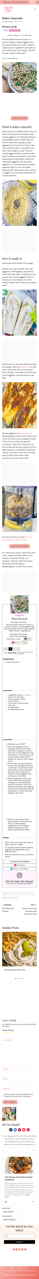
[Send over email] (19, 30)
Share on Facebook (20, 869)
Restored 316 (30, 1275)
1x (10, 649)
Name (6, 1069)
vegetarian (14, 897)
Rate (25, 642)
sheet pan (25, 367)
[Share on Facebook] (10, 30)
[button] (16, 615)
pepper (16, 707)
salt (13, 705)
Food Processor (14, 662)
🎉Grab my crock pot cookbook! (15, 2)
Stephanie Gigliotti (8, 21)
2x (14, 649)
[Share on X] (13, 30)
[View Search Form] (37, 2)
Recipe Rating (7, 1030)
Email (6, 1079)
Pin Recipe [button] (20, 865)
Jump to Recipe (14, 35)
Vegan (5, 897)
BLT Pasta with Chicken (8, 908)
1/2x (6, 649)
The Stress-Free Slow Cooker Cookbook (19, 1270)
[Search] (33, 1150)
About (12, 1268)
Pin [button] (15, 642)
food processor (26, 433)
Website (6, 1089)
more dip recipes (19, 118)
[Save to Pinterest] (16, 30)
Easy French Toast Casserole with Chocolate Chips (29, 909)
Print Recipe (26, 35)
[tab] (15, 978)
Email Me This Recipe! (20, 861)
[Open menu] (35, 9)
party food (30, 893)
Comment (8, 1040)
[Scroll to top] (34, 1272)
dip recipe (20, 893)
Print (29, 639)
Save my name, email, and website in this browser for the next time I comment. (18, 1095)
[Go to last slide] (4, 954)
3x (18, 649)
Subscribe (19, 1242)
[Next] (35, 954)
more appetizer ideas (19, 546)
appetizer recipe (8, 893)
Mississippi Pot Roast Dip (14, 969)
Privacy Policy (23, 1268)
